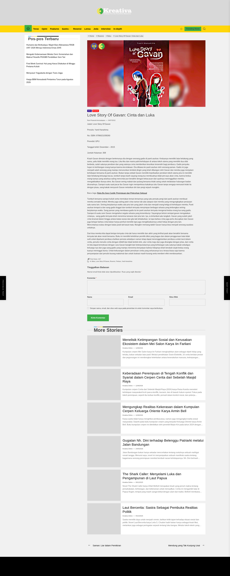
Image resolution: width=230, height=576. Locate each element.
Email (130, 297)
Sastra (65, 29)
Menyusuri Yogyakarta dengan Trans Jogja (44, 73)
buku (93, 261)
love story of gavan (102, 261)
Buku (89, 111)
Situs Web (173, 297)
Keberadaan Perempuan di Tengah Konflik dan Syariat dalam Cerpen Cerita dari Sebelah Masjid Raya (159, 377)
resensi (112, 261)
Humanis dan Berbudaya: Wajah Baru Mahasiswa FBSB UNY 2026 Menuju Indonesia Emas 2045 (50, 46)
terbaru (118, 261)
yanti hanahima (127, 261)
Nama (89, 297)
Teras (36, 29)
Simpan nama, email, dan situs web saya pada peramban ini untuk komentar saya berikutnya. (126, 308)
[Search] (204, 29)
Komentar (92, 278)
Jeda (95, 29)
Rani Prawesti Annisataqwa (96, 120)
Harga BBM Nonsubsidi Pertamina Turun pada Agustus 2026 (49, 80)
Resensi (77, 29)
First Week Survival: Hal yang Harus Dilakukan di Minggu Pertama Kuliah (50, 65)
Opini (44, 29)
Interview (106, 29)
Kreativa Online (128, 348)
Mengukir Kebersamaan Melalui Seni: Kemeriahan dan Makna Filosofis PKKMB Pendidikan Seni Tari (49, 55)
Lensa (87, 29)
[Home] (28, 29)
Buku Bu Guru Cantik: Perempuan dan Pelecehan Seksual (122, 193)
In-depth (117, 29)
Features (54, 29)
